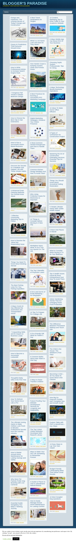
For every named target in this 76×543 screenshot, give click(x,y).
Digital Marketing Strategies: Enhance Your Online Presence (37, 121)
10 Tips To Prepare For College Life (37, 313)
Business (57, 55)
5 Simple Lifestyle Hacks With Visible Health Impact (56, 208)
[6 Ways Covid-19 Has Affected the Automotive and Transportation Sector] (18, 325)
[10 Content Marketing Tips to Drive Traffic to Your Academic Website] (57, 30)
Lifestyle (37, 35)
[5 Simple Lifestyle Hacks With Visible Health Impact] (57, 223)
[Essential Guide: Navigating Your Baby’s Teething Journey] (18, 521)
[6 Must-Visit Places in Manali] (57, 243)
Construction (19, 39)
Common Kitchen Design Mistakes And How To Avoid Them (38, 171)
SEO (56, 32)
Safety (37, 213)
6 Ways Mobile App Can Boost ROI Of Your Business (57, 41)
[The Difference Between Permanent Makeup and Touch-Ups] (57, 340)
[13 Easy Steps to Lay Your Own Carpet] (57, 460)
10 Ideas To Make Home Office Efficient (56, 110)
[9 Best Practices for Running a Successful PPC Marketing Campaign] (38, 111)
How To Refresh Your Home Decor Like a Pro (17, 401)
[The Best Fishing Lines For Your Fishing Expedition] (18, 299)
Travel (41, 35)
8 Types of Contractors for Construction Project (57, 135)
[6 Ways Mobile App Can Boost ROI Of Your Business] (57, 54)
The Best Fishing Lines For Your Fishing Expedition (17, 287)
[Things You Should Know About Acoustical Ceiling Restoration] (57, 199)
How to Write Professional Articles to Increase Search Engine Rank (18, 70)
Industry (24, 39)
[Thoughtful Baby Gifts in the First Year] (18, 392)
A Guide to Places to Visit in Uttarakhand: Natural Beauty (37, 483)
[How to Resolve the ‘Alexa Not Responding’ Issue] (18, 255)
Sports (24, 300)
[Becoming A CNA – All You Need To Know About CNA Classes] (57, 389)
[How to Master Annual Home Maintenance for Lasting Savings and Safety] (18, 472)
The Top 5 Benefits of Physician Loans (37, 271)
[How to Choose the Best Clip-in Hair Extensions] (18, 134)
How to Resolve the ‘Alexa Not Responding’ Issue (18, 242)
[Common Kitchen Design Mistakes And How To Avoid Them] (38, 185)
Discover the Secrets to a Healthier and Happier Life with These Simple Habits (18, 168)
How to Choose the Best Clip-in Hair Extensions (18, 120)
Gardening (57, 318)
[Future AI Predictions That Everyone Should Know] (18, 59)
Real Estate (42, 58)
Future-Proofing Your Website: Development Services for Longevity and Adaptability (38, 405)
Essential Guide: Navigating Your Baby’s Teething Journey (17, 505)
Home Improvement (59, 81)
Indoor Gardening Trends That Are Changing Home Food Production (56, 301)
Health (37, 164)
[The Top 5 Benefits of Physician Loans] (38, 285)
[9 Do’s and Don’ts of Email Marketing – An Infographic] (38, 305)
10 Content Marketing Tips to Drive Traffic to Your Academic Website (57, 20)
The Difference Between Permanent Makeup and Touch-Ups (57, 326)
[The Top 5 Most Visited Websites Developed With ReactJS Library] (38, 444)
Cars (17, 326)
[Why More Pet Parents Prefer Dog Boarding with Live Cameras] (18, 496)
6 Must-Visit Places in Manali (57, 231)
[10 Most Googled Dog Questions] (57, 509)
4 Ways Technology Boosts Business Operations (57, 89)
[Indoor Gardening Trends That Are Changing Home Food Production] (57, 317)
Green (37, 88)
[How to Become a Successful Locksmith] (18, 371)
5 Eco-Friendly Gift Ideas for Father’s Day (37, 335)
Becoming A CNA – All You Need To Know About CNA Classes (57, 376)
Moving (31, 240)
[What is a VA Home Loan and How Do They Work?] (38, 57)
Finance (37, 58)
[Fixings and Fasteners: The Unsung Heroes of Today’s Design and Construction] (18, 37)
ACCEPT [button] (16, 539)
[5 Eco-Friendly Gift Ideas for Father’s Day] (38, 349)
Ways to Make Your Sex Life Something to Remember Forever (37, 454)
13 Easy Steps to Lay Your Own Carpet (56, 446)
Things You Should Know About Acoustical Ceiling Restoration (57, 183)
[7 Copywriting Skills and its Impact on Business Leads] (18, 346)
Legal (37, 265)
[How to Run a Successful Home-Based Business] (18, 158)
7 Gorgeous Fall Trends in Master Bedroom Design (17, 94)
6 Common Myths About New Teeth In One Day (37, 358)
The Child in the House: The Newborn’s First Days (55, 351)
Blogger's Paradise (25, 3)
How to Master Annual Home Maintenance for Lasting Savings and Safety (18, 456)
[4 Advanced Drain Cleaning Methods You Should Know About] (18, 207)
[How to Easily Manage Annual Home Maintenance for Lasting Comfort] (38, 517)
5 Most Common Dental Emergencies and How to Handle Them (37, 145)
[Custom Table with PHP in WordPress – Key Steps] (57, 435)
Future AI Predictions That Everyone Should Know (18, 46)
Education (18, 279)
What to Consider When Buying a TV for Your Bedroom (57, 252)
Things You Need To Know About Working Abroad (18, 264)
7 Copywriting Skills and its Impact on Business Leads (18, 334)
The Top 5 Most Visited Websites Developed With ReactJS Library (36, 432)
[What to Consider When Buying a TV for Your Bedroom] (57, 265)
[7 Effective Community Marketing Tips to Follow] (18, 233)
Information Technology (35, 424)
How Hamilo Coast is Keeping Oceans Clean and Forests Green (38, 66)
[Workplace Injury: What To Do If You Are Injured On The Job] (38, 263)
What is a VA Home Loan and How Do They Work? (37, 42)
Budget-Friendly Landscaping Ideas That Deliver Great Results (57, 471)
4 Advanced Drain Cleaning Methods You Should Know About (17, 193)
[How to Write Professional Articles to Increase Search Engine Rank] (18, 86)
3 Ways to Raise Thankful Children (36, 381)
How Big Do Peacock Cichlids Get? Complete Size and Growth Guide (57, 400)
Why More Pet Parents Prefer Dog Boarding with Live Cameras (18, 482)
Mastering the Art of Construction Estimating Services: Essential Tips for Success (57, 157)
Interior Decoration (15, 112)
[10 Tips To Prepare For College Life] (38, 326)
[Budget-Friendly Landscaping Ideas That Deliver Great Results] (57, 488)
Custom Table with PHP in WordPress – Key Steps (57, 424)
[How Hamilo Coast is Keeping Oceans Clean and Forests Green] (38, 87)
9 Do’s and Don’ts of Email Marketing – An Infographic (37, 293)
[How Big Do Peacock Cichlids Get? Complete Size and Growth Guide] (57, 414)
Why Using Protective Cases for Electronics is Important (37, 197)
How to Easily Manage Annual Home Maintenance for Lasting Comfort (37, 503)
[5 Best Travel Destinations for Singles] (38, 34)
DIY (17, 256)
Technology (52, 57)
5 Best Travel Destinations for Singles (36, 19)
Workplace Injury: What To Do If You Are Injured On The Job (37, 248)
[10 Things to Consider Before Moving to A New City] (38, 237)
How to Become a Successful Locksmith (17, 355)
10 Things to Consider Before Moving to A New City (36, 222)
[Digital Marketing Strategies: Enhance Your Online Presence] (38, 136)
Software (38, 446)
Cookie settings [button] (7, 539)
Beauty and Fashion (20, 135)
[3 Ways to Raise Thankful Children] (38, 394)
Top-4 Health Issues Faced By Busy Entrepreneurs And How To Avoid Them (57, 276)
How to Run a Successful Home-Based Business (17, 144)
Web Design (21, 87)
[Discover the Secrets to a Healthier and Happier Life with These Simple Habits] (18, 183)
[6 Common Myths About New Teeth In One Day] (38, 373)
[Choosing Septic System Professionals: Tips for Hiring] (57, 80)
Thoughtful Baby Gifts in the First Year (18, 379)
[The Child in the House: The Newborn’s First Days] (57, 367)
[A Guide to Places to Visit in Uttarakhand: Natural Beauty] (38, 494)
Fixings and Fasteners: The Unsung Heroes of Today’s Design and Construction (18, 21)
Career (17, 372)
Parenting (61, 368)
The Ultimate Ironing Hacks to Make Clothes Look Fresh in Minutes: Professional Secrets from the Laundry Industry (18, 427)
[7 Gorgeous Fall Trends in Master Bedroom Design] (18, 109)
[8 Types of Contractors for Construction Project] (57, 147)
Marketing (60, 32)
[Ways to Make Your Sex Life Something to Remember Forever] (38, 475)
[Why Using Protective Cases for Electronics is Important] (38, 212)
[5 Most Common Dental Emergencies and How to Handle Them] (38, 162)
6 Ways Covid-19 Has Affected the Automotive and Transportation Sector (17, 309)
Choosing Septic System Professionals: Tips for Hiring (57, 65)
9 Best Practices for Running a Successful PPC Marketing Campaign (38, 96)
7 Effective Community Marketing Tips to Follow (17, 218)
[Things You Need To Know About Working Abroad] (18, 278)
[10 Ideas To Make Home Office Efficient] (57, 124)
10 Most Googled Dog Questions (56, 498)
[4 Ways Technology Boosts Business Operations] (57, 99)
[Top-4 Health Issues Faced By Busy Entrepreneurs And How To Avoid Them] (57, 292)
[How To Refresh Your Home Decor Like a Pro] (18, 414)
